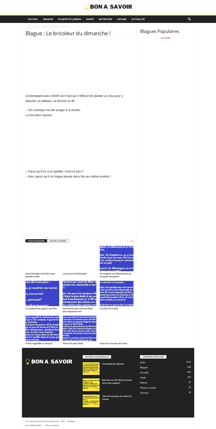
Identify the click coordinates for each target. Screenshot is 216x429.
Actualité (138, 19)
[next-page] (131, 241)
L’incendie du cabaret (113, 363)
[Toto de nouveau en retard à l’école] (91, 401)
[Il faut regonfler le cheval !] (42, 328)
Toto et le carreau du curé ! (114, 343)
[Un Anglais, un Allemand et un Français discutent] (116, 258)
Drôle (36, 26)
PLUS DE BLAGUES (36, 241)
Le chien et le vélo (109, 308)
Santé (90, 19)
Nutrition (105, 19)
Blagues (144, 367)
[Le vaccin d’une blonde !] (79, 258)
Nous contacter (52, 425)
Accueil (33, 19)
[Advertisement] (79, 69)
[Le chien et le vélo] (116, 293)
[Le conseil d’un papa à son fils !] (42, 293)
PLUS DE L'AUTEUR (57, 241)
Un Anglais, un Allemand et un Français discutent (115, 275)
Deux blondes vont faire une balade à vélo (40, 275)
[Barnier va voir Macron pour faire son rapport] (91, 384)
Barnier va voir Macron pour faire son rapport (117, 381)
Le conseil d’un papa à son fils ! (41, 308)
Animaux (144, 393)
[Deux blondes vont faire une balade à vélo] (42, 258)
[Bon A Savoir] (108, 7)
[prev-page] (127, 241)
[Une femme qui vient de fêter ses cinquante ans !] (79, 293)
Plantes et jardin (69, 19)
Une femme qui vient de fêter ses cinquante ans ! (78, 310)
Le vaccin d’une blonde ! (75, 273)
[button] (189, 19)
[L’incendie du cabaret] (91, 368)
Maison (48, 19)
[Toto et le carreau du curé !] (116, 328)
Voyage (122, 19)
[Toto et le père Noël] (79, 328)
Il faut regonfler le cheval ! (39, 343)
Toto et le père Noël (73, 343)
